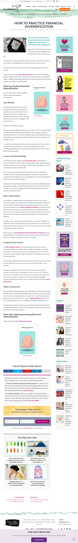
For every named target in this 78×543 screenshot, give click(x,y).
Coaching (51, 6)
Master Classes (42, 6)
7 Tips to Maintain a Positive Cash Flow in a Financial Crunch (68, 381)
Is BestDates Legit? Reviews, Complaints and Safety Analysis (68, 420)
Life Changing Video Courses (44, 529)
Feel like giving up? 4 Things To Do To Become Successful (68, 222)
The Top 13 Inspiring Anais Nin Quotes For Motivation (68, 342)
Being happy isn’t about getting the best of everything (68, 320)
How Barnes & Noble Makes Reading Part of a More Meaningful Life (69, 394)
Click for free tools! (42, 421)
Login (56, 9)
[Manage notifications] (74, 539)
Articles (63, 6)
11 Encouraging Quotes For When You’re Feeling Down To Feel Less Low (68, 209)
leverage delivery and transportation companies (29, 233)
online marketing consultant (29, 207)
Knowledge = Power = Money (68, 351)
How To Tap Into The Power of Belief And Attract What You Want (68, 182)
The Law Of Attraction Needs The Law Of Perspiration (68, 331)
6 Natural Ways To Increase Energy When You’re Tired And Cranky (68, 195)
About (34, 6)
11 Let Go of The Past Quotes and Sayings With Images (68, 308)
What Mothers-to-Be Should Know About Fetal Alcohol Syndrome (69, 407)
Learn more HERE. (33, 400)
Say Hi (68, 6)
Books (57, 6)
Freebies (28, 6)
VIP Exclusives (65, 9)
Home (27, 529)
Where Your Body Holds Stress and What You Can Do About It (69, 369)
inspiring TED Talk (35, 298)
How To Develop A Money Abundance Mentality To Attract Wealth (69, 169)
